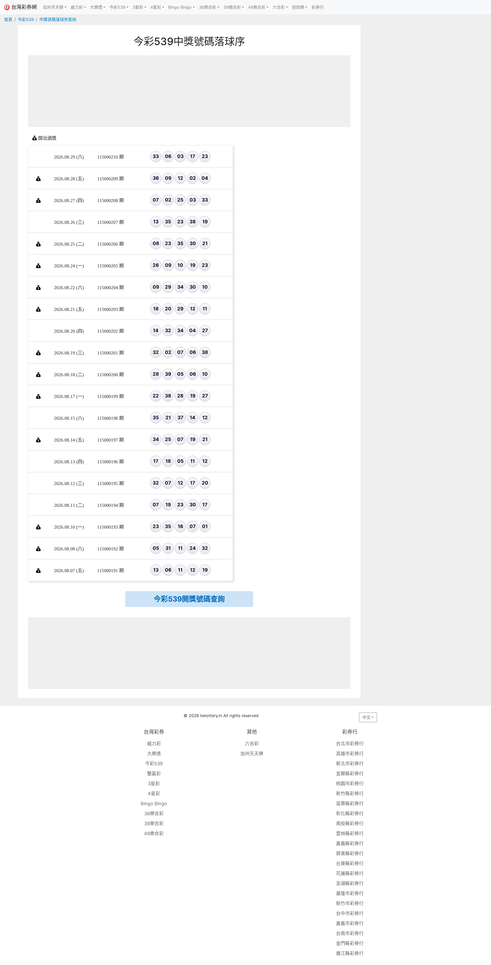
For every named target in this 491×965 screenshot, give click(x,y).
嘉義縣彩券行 (350, 843)
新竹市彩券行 (350, 903)
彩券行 (317, 7)
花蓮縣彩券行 (350, 873)
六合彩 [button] (279, 7)
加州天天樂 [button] (53, 7)
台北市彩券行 (350, 743)
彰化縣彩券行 (350, 813)
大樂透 (154, 753)
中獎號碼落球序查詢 (57, 19)
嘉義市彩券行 (350, 923)
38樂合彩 (154, 813)
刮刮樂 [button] (298, 7)
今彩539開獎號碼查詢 (189, 599)
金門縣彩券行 (350, 943)
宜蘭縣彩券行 (350, 773)
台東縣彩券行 (350, 863)
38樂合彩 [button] (207, 7)
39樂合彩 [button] (232, 7)
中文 (366, 717)
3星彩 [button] (137, 7)
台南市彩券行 (350, 933)
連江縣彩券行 (350, 953)
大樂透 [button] (96, 7)
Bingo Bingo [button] (180, 7)
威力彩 (154, 743)
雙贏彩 (154, 773)
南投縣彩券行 (350, 823)
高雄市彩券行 (350, 753)
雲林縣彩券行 (350, 833)
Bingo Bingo (154, 803)
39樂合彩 (154, 823)
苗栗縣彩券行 (350, 803)
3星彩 (154, 783)
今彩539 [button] (117, 7)
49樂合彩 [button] (256, 7)
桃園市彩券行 (350, 783)
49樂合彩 (154, 833)
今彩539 (26, 19)
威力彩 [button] (77, 7)
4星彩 (154, 793)
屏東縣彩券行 (350, 853)
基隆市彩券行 (350, 893)
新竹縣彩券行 (350, 793)
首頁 (8, 19)
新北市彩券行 (350, 763)
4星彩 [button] (155, 7)
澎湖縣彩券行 (350, 883)
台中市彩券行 (350, 913)
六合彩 (252, 743)
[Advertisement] (189, 91)
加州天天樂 (251, 753)
